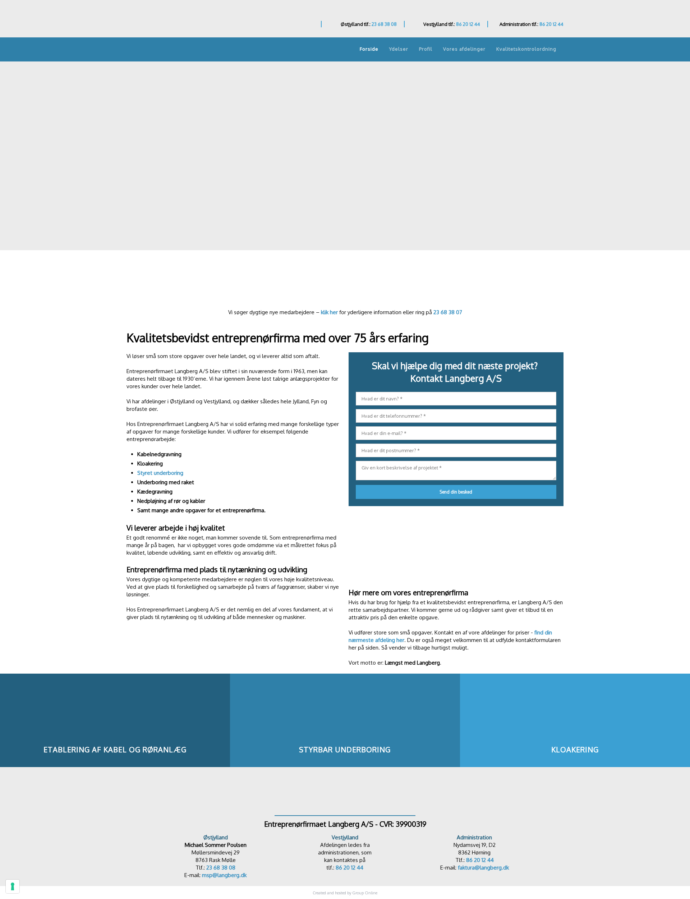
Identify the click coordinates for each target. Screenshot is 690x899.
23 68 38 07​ (447, 312)
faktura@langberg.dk (483, 867)
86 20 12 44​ (349, 867)
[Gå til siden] (344, 284)
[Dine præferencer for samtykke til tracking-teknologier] (12, 886)
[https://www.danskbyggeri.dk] (345, 791)
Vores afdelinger (464, 49)
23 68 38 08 (384, 24)
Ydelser (398, 49)
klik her (329, 312)
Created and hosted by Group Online (345, 892)
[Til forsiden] (178, 20)
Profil (425, 49)
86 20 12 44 (468, 24)
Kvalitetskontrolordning (526, 49)
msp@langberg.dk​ (224, 875)
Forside (369, 49)
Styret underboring (160, 472)
